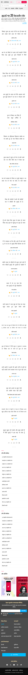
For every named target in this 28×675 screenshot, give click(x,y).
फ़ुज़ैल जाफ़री (14, 415)
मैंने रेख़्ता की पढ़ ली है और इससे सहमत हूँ (12, 614)
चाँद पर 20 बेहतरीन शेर (6, 502)
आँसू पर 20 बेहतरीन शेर (6, 474)
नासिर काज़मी (14, 331)
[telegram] (21, 665)
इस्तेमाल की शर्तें (15, 670)
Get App (24, 2)
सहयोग (2, 624)
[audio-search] (25, 5)
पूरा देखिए (24, 23)
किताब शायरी (4, 495)
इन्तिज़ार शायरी (5, 485)
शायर (6, 8)
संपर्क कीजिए (16, 630)
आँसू (14, 376)
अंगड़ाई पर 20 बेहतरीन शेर (7, 460)
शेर (9, 8)
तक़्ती (2, 630)
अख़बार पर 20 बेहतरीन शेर (7, 464)
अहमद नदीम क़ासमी (14, 247)
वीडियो (16, 8)
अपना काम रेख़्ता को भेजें (6, 636)
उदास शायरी (4, 491)
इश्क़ (14, 82)
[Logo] (6, 2)
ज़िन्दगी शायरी (4, 505)
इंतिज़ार (14, 208)
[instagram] (17, 665)
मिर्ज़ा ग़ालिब (14, 352)
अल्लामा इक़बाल (14, 268)
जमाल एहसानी (14, 310)
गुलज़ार (14, 206)
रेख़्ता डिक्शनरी (4, 647)
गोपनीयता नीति (11, 613)
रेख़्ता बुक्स (3, 650)
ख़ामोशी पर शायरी (5, 498)
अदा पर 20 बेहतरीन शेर (6, 467)
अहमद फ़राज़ (14, 59)
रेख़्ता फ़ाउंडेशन (17, 624)
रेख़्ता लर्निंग (16, 647)
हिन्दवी (2, 644)
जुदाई (14, 61)
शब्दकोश (12, 8)
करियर (15, 633)
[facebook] (7, 665)
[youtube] (14, 665)
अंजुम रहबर (14, 143)
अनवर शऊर (14, 373)
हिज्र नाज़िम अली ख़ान (14, 164)
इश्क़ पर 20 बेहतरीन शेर (6, 488)
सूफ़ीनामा (16, 644)
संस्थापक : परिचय (17, 627)
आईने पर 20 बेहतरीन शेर (7, 478)
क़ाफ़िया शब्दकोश (4, 627)
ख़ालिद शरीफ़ (14, 38)
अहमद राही (14, 436)
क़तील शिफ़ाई (14, 226)
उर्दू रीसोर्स (3, 633)
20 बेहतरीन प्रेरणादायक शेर (7, 457)
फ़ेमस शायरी (14, 40)
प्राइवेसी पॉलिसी (8, 670)
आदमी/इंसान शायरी (5, 481)
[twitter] (10, 665)
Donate (18, 2)
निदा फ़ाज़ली (14, 185)
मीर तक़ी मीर (14, 289)
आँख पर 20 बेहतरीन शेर (6, 471)
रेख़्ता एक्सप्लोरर (17, 636)
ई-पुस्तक (21, 8)
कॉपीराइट (21, 670)
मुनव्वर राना (14, 101)
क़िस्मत (14, 355)
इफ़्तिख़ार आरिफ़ (14, 122)
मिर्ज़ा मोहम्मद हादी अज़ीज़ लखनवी (14, 394)
